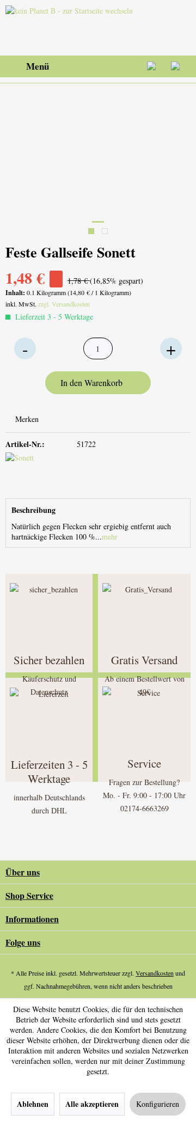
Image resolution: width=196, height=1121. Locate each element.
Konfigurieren (157, 1104)
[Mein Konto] (152, 66)
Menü (37, 66)
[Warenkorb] (178, 66)
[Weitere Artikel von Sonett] (51, 469)
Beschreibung (33, 510)
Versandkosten (155, 973)
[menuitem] (27, 66)
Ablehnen (32, 1104)
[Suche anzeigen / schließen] (98, 66)
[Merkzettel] (125, 66)
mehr (110, 536)
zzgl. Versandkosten (64, 303)
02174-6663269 (144, 808)
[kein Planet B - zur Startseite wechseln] (71, 27)
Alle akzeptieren (92, 1104)
